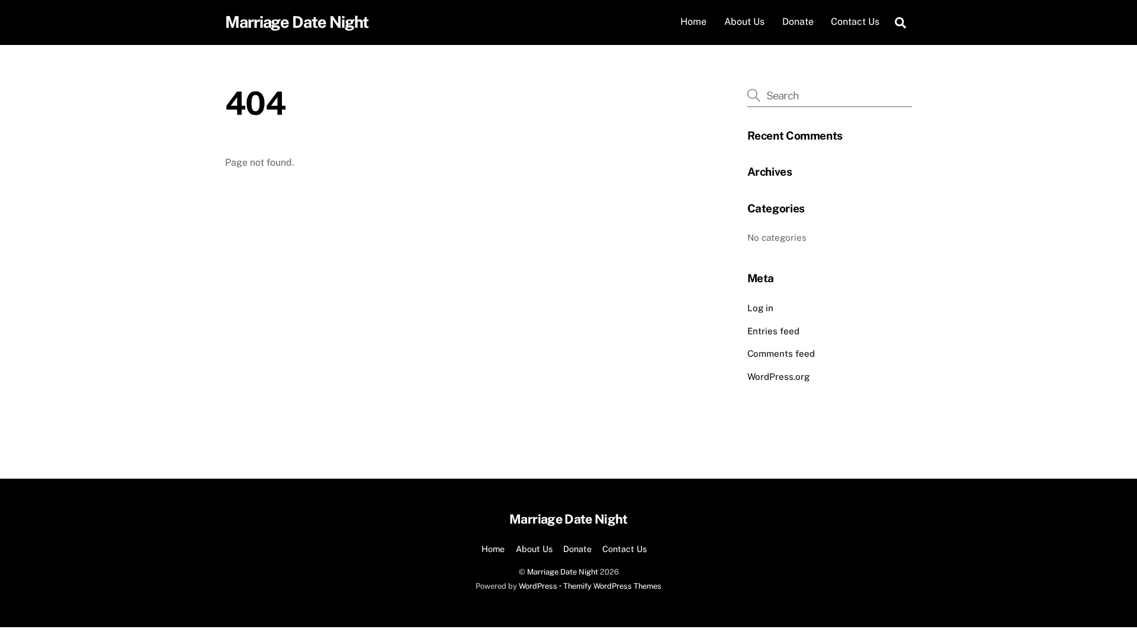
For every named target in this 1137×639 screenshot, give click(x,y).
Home (693, 21)
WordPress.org (778, 377)
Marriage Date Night (562, 571)
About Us (744, 21)
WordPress (538, 586)
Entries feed (773, 331)
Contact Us (855, 21)
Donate (798, 21)
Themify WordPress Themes (612, 586)
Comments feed (781, 353)
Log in (760, 308)
